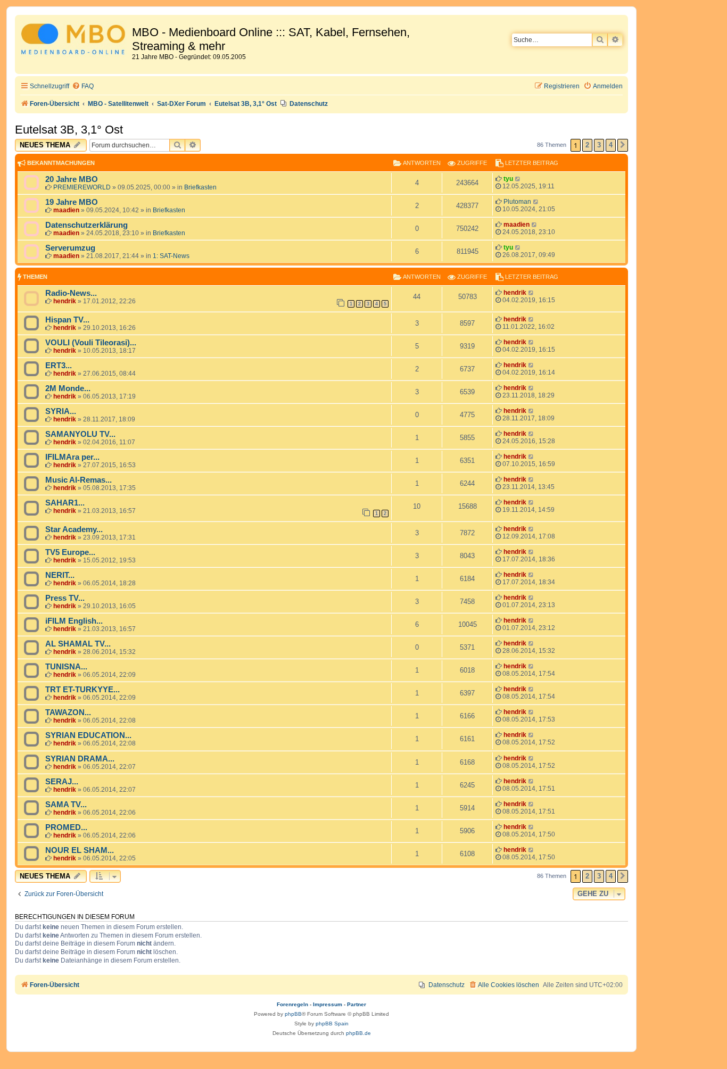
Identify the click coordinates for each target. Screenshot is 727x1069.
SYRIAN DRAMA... (79, 759)
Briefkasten (200, 187)
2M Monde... (67, 388)
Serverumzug (70, 248)
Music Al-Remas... (78, 480)
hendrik (64, 301)
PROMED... (66, 827)
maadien (66, 210)
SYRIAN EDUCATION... (88, 735)
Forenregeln (292, 1004)
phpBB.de (358, 1033)
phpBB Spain (332, 1023)
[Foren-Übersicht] (75, 41)
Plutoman (517, 201)
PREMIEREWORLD (82, 187)
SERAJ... (61, 781)
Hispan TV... (67, 320)
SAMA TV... (66, 804)
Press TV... (65, 598)
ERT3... (58, 365)
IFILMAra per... (72, 457)
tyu (508, 179)
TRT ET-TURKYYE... (82, 689)
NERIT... (60, 575)
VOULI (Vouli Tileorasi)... (90, 342)
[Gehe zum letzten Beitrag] (518, 179)
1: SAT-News (171, 256)
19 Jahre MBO (71, 202)
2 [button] (587, 145)
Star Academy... (74, 529)
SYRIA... (60, 411)
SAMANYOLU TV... (80, 434)
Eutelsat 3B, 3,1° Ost (69, 129)
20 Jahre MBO (71, 179)
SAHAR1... (65, 503)
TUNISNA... (66, 666)
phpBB (293, 1014)
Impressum (327, 1004)
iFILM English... (74, 621)
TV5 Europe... (70, 552)
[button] (622, 145)
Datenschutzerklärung (86, 225)
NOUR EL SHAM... (79, 850)
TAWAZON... (68, 712)
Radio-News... (71, 293)
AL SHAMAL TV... (78, 644)
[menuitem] (83, 86)
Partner (356, 1004)
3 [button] (599, 145)
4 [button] (611, 145)
